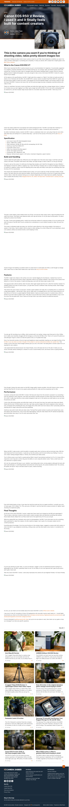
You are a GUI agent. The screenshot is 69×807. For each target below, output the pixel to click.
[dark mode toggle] (52, 1)
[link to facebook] (61, 1)
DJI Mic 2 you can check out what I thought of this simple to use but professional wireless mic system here (31, 342)
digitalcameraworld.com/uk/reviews (53, 615)
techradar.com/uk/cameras (37, 615)
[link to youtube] (58, 1)
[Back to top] (64, 766)
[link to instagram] (55, 1)
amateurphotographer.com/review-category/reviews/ (17, 616)
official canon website (48, 610)
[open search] (49, 1)
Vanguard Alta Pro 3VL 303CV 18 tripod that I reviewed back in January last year (43, 176)
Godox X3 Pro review (29, 1)
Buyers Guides (61, 5)
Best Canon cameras (9, 62)
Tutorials (53, 5)
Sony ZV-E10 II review (42, 269)
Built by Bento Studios (48, 805)
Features (41, 5)
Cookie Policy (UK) (8, 786)
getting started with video (22, 619)
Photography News (32, 5)
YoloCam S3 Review (17, 1)
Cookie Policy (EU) (8, 788)
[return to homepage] (12, 5)
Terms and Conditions (9, 790)
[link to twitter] (63, 1)
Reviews (47, 5)
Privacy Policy (7, 792)
